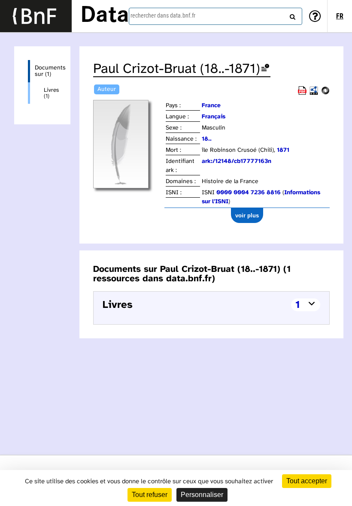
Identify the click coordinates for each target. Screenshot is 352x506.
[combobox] (215, 16)
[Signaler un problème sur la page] (265, 69)
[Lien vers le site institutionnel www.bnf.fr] (36, 16)
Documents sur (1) (46, 71)
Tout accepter (306, 481)
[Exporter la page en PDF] (302, 93)
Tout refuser (149, 494)
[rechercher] (291, 15)
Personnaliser (202, 494)
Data (104, 16)
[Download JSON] (325, 93)
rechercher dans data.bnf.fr (162, 15)
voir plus (247, 215)
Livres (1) (50, 93)
